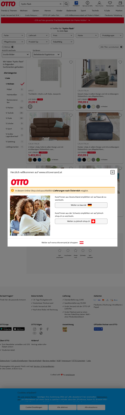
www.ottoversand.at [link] (60, 243)
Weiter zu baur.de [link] (78, 205)
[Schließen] (113, 172)
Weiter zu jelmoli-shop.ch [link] (78, 221)
